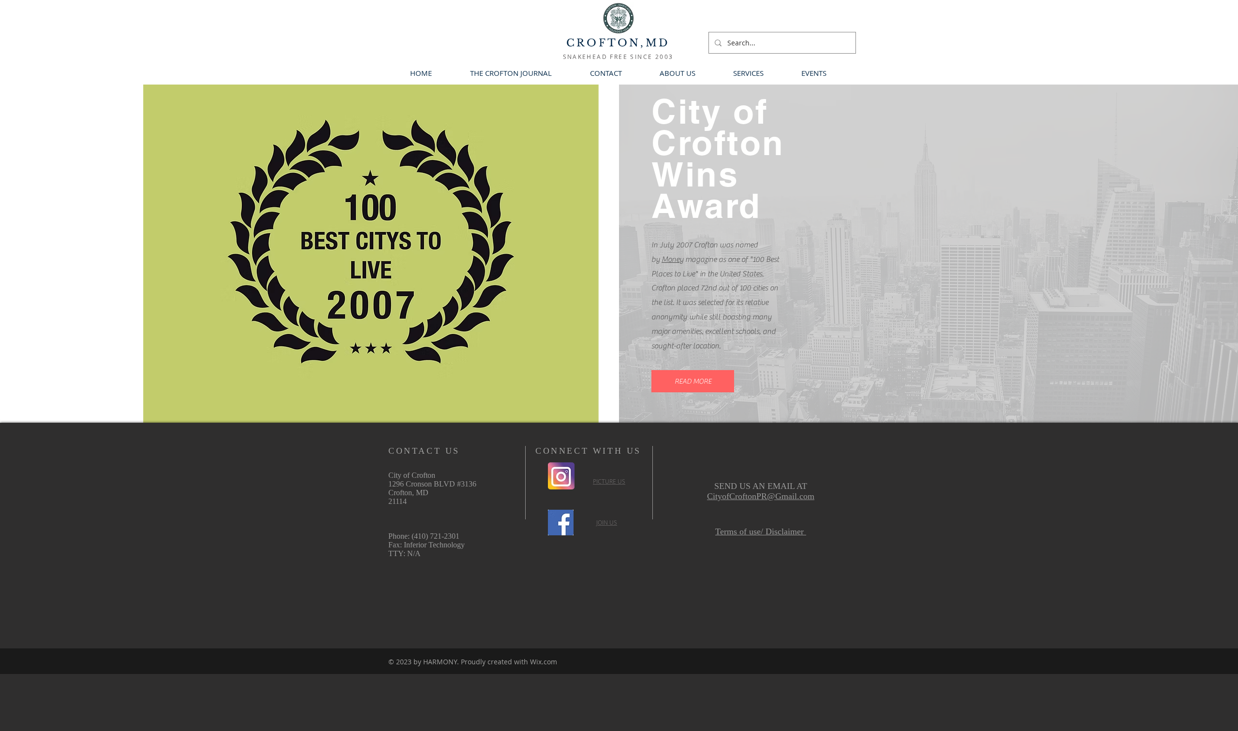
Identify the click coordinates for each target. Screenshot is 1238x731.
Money (673, 259)
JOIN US (606, 522)
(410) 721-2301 (435, 536)
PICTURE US (609, 481)
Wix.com (543, 661)
